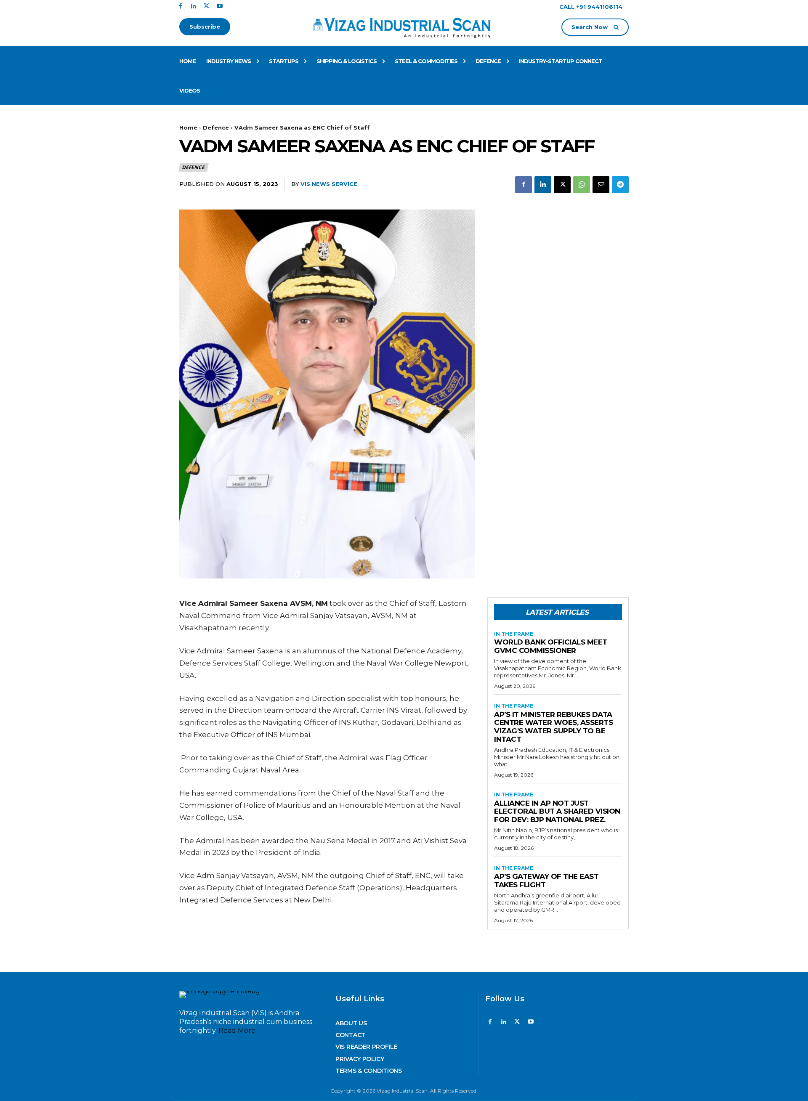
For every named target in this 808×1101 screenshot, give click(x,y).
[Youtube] (219, 6)
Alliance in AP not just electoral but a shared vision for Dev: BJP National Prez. (557, 811)
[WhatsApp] (581, 184)
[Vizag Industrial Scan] (404, 26)
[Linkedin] (193, 6)
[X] (206, 6)
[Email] (601, 184)
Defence (216, 127)
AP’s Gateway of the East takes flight (546, 880)
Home (188, 127)
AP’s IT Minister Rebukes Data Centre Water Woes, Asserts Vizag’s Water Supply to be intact (553, 726)
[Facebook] (180, 6)
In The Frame (513, 634)
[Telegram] (620, 184)
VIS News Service (328, 183)
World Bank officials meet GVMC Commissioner (550, 646)
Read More (236, 1031)
